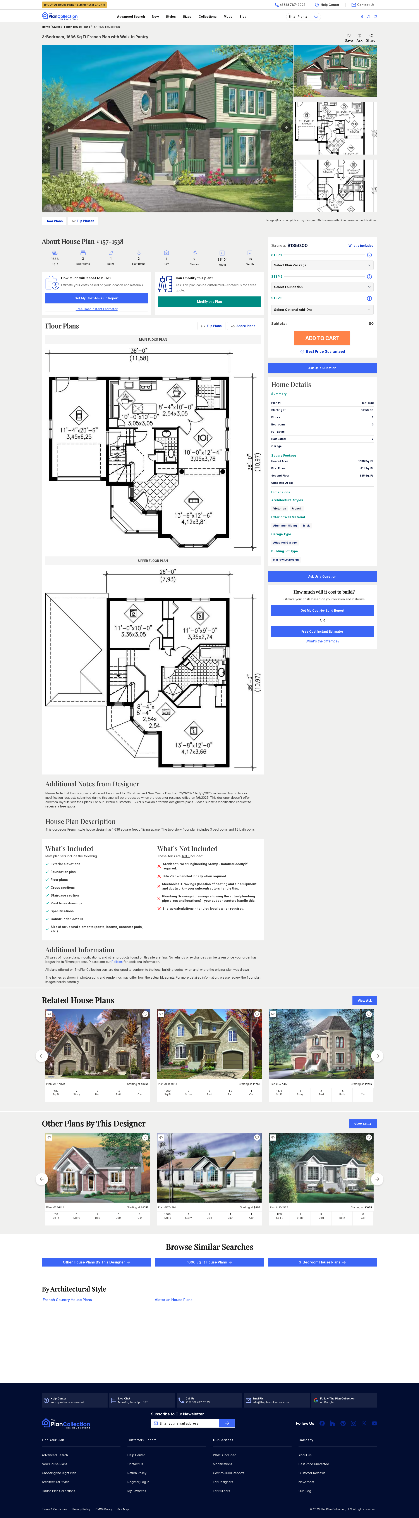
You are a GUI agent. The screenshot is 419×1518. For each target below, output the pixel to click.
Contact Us (135, 1464)
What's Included (224, 1455)
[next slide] (377, 1056)
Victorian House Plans (173, 1300)
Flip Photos (85, 221)
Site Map (123, 1509)
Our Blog (305, 1491)
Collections (208, 16)
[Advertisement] (209, 1348)
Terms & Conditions (54, 1509)
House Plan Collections (58, 1491)
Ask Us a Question (322, 368)
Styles (171, 16)
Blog (242, 16)
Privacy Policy (81, 1509)
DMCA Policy (104, 1509)
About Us (305, 1455)
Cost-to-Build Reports (228, 1473)
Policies (117, 962)
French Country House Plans (67, 1300)
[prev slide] (41, 1056)
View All (360, 1124)
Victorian (279, 508)
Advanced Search (131, 16)
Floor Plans (54, 221)
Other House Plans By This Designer (94, 1262)
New (155, 16)
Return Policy (136, 1473)
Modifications (222, 1464)
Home (46, 26)
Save (349, 40)
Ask (359, 40)
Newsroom (306, 1482)
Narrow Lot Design (286, 559)
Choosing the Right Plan (59, 1473)
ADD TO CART (322, 338)
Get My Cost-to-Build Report (96, 298)
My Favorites (136, 1491)
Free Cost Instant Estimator (322, 631)
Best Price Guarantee (314, 1464)
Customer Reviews (312, 1473)
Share (370, 40)
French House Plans (76, 26)
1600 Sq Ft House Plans (207, 1262)
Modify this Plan (209, 301)
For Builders (221, 1491)
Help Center (136, 1455)
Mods (228, 16)
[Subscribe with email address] (227, 1423)
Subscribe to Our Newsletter (177, 1414)
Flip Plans (214, 326)
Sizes (187, 16)
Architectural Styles (55, 1482)
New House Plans (54, 1464)
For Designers (223, 1482)
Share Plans (246, 326)
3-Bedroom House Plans (319, 1262)
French (297, 508)
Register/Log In (138, 1482)
